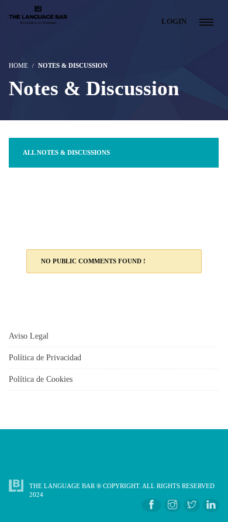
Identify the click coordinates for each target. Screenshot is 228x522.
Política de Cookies (40, 379)
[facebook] (151, 505)
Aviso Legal (29, 336)
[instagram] (172, 505)
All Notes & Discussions (66, 152)
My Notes (40, 212)
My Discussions (50, 182)
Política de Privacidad (45, 357)
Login (173, 21)
